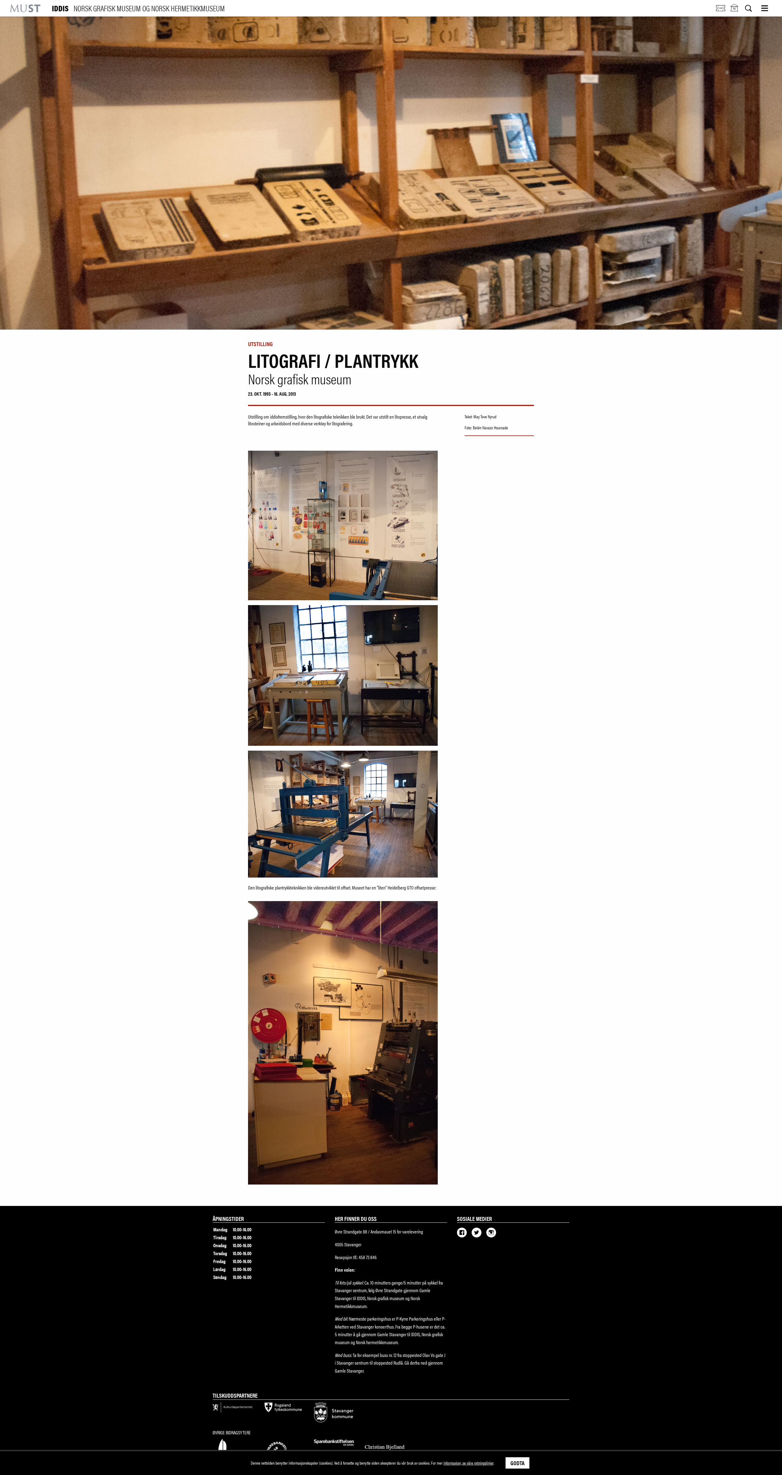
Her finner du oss (356, 1218)
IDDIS (138, 8)
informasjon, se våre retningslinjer (468, 1463)
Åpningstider (228, 1218)
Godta (517, 1462)
